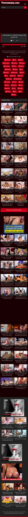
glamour (6, 72)
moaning (8, 82)
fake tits (21, 66)
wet (21, 91)
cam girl (22, 63)
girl (21, 69)
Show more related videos (14, 210)
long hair (9, 78)
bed (15, 59)
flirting (15, 69)
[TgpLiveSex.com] (11, 3)
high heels (15, 72)
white (14, 94)
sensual (14, 85)
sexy (21, 85)
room (7, 85)
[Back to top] (23, 513)
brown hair (6, 63)
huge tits (13, 75)
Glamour (8, 59)
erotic (14, 66)
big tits (21, 59)
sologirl (20, 88)
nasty (15, 82)
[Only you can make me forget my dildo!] (14, 233)
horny (22, 72)
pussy (21, 82)
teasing (8, 91)
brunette (15, 63)
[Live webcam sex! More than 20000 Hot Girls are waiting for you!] (14, 415)
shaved (7, 88)
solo (14, 88)
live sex (20, 75)
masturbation (18, 78)
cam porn (7, 66)
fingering (8, 69)
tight (15, 91)
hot (6, 75)
